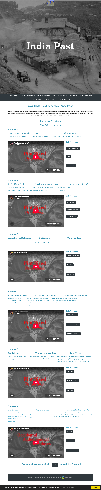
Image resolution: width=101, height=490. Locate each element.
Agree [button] (95, 487)
